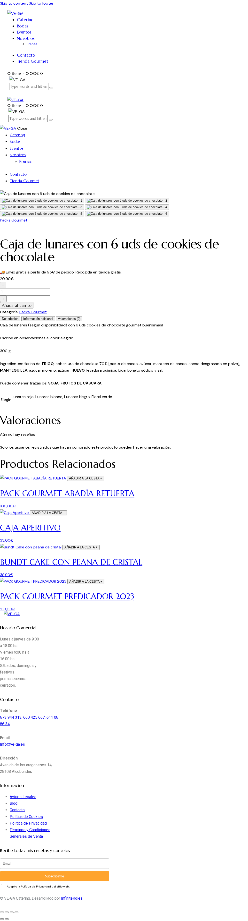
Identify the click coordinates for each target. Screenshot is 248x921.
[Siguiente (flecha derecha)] (7, 919)
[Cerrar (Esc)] (16, 912)
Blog (13, 803)
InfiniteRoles (72, 898)
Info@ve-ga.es (12, 744)
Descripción (10, 319)
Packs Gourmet (13, 220)
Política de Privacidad (28, 823)
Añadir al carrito (16, 305)
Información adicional (38, 319)
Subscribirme (54, 876)
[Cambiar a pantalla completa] (7, 912)
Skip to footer (41, 3)
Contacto (17, 810)
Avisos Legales (23, 796)
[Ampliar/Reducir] (2, 912)
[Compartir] (12, 912)
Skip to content (14, 3)
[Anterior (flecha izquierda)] (2, 919)
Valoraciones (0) (69, 319)
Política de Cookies (26, 816)
